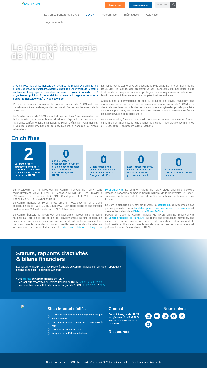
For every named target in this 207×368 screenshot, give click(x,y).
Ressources (119, 332)
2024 (99, 282)
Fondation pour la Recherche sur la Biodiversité (162, 208)
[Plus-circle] (148, 324)
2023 (91, 282)
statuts (26, 278)
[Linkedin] (148, 316)
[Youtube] (157, 316)
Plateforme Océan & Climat (149, 211)
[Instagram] (165, 316)
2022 (83, 282)
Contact (116, 308)
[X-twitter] (182, 316)
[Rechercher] (173, 5)
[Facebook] (173, 316)
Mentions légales (120, 362)
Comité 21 (164, 204)
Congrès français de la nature (126, 217)
